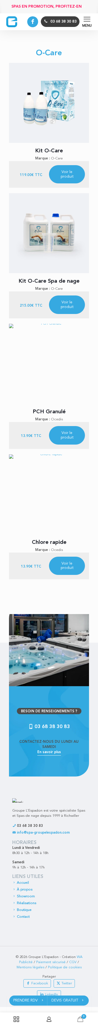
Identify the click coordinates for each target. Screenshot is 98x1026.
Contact (23, 917)
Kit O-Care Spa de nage (49, 281)
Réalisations (26, 903)
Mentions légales (30, 967)
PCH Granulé (49, 412)
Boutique (24, 910)
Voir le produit (67, 174)
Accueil (23, 883)
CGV (72, 962)
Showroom (26, 896)
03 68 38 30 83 (29, 826)
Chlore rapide (49, 542)
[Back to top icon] (92, 986)
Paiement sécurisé (51, 962)
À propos (24, 889)
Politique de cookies (65, 967)
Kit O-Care (49, 151)
